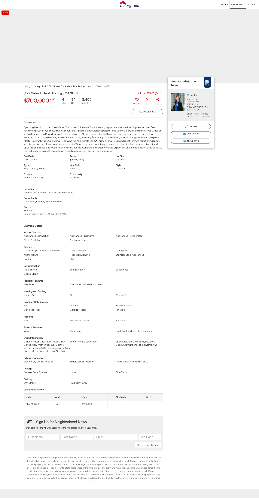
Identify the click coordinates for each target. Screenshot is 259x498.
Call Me (192, 126)
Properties (238, 6)
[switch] (137, 102)
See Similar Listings (147, 112)
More (252, 6)
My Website (193, 141)
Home (224, 4)
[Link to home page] (129, 4)
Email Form (192, 134)
